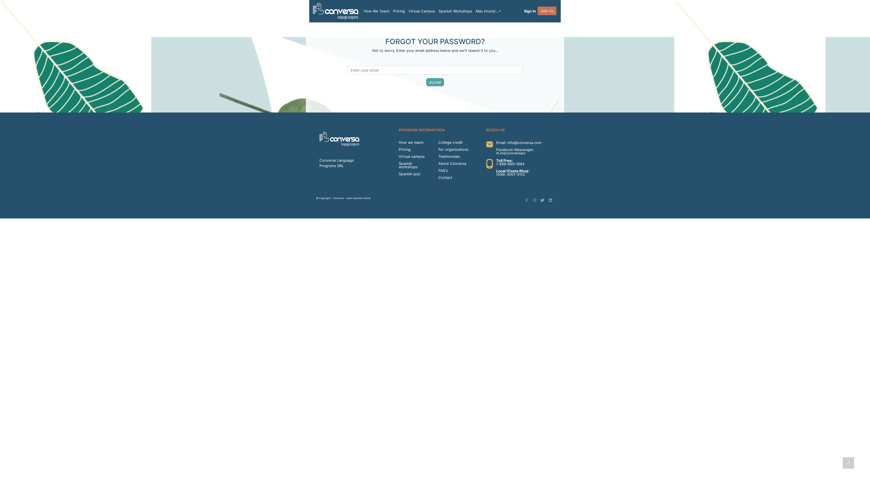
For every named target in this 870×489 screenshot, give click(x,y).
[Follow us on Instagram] (534, 200)
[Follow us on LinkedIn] (550, 200)
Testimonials (449, 156)
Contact (445, 177)
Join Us (547, 11)
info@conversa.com (524, 142)
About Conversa (452, 163)
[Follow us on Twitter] (542, 200)
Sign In (530, 11)
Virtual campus (412, 156)
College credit (450, 142)
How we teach (411, 142)
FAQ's (443, 170)
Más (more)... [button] (487, 11)
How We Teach (376, 11)
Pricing (399, 11)
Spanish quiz (409, 174)
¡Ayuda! (435, 82)
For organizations (453, 149)
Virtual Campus (421, 11)
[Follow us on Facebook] (527, 200)
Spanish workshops (408, 165)
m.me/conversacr (511, 153)
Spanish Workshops (455, 11)
